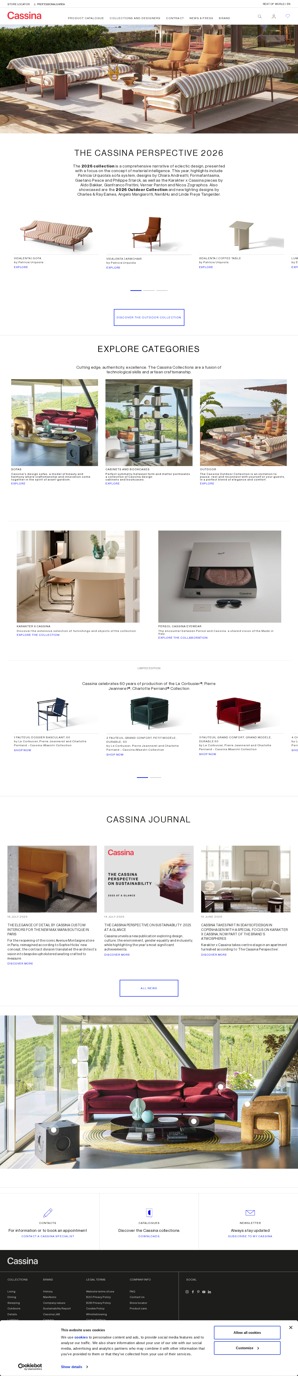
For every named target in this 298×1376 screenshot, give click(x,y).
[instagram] (187, 1293)
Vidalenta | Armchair (124, 258)
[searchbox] (260, 16)
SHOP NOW (22, 750)
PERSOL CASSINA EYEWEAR (180, 626)
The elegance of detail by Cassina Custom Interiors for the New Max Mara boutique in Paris (48, 930)
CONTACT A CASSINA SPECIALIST (47, 1236)
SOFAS (16, 469)
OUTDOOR (208, 469)
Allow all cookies (247, 1333)
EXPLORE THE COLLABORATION (183, 637)
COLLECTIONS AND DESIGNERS (135, 18)
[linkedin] (209, 1293)
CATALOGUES (149, 1223)
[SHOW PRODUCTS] (220, 1087)
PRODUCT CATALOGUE (86, 18)
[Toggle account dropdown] (274, 15)
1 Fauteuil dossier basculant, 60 (42, 737)
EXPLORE (21, 267)
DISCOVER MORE (20, 963)
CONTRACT (175, 18)
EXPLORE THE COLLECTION (38, 635)
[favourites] (288, 16)
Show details (71, 1367)
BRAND (224, 18)
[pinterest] (198, 1293)
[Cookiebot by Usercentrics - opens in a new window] (30, 1366)
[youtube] (204, 1293)
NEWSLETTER (250, 1223)
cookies (81, 1337)
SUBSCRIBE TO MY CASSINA (250, 1236)
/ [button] (277, 4)
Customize (244, 1348)
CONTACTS (47, 1223)
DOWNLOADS (149, 1236)
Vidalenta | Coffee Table (220, 258)
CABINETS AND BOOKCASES (127, 469)
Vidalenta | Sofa (27, 258)
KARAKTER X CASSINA (34, 626)
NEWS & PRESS (201, 18)
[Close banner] (290, 1327)
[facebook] (193, 1293)
